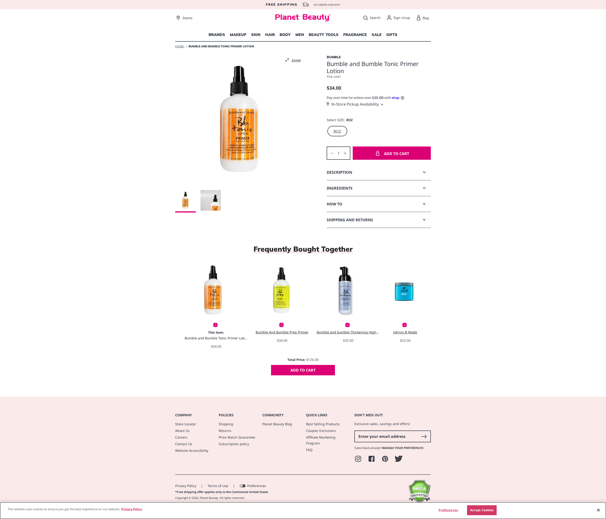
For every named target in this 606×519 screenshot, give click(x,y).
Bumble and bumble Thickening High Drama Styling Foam (348, 332)
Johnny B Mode (405, 332)
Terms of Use (218, 486)
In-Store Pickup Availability (355, 104)
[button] (293, 60)
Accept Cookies (482, 510)
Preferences (256, 486)
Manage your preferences (402, 448)
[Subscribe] (423, 436)
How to (334, 204)
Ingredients (339, 188)
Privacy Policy (185, 486)
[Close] (598, 510)
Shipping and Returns (350, 219)
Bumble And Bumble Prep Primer (282, 332)
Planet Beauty (209, 498)
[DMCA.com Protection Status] (419, 502)
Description (339, 172)
